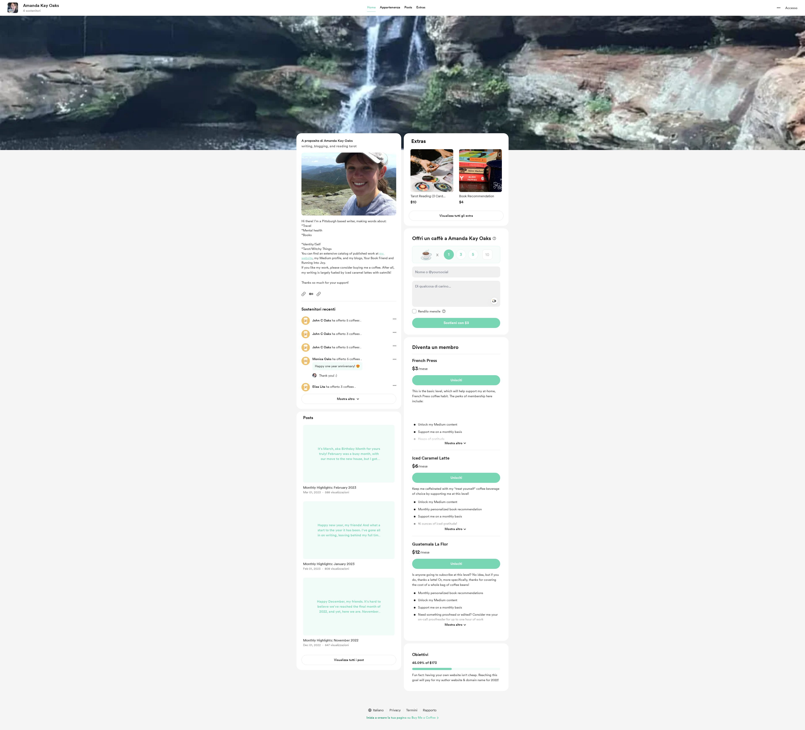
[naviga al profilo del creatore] (13, 8)
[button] (371, 7)
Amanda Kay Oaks (41, 5)
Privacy (395, 710)
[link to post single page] (348, 460)
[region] (456, 179)
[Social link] (303, 294)
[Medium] (311, 294)
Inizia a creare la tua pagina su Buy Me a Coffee (401, 718)
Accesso (791, 8)
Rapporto (429, 710)
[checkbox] (426, 311)
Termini (411, 710)
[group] (432, 177)
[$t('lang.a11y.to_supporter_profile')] (314, 375)
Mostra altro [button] (453, 443)
